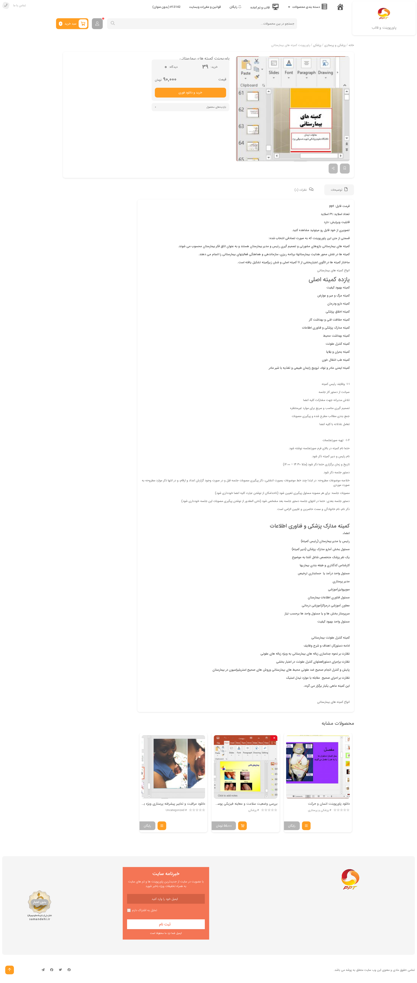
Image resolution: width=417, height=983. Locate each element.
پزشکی (317, 45)
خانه (351, 45)
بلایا (328, 351)
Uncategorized (175, 810)
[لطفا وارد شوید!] (97, 23)
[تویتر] (60, 970)
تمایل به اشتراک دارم (144, 910)
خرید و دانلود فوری (190, 92)
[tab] (339, 189)
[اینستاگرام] (51, 970)
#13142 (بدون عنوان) (166, 7)
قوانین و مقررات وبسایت (205, 7)
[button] (292, 108)
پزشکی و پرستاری (335, 45)
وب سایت (370, 970)
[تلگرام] (43, 970)
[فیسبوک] (69, 970)
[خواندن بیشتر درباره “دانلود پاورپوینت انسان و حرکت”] (306, 825)
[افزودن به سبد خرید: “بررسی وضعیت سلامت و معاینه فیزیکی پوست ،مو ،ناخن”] (242, 825)
